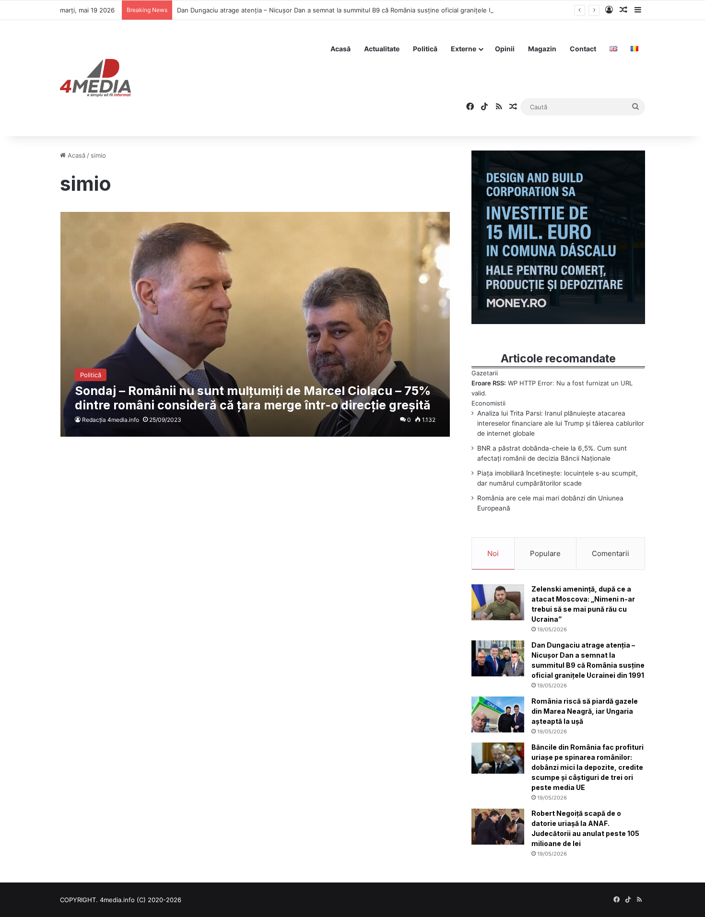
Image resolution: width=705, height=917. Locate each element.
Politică (425, 49)
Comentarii (610, 553)
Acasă (340, 49)
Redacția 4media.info (110, 419)
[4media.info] (95, 78)
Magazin (542, 49)
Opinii (505, 49)
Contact (583, 49)
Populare (545, 553)
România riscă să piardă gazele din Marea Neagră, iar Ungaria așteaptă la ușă (584, 711)
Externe (463, 49)
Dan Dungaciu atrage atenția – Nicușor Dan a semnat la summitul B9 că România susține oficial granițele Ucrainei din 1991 (358, 10)
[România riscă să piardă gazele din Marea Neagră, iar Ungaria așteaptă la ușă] (497, 714)
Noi (493, 553)
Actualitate (382, 49)
